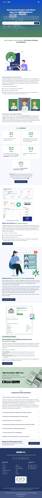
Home (4, 465)
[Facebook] (14, 458)
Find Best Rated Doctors (9, 299)
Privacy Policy (33, 492)
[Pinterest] (25, 458)
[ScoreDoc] (6, 2)
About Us (4, 466)
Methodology (18, 466)
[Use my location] (15, 23)
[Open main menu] (38, 2)
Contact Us (5, 473)
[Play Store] (15, 382)
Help (17, 470)
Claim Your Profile (7, 363)
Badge (4, 468)
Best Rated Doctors (6, 470)
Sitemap (17, 473)
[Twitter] (17, 458)
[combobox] (9, 23)
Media (17, 465)
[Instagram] (28, 458)
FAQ (17, 472)
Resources (5, 472)
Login (25, 494)
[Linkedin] (19, 458)
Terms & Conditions (20, 494)
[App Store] (6, 382)
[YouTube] (22, 458)
